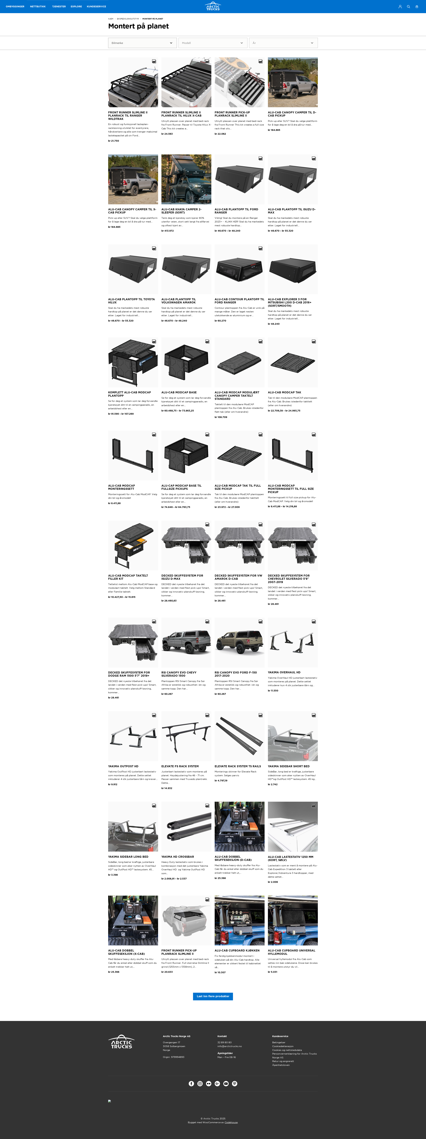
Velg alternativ (226, 239)
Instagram (200, 1083)
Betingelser (278, 1042)
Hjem (110, 19)
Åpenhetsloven (281, 1065)
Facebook (191, 1083)
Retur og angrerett (283, 1061)
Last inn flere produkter (213, 996)
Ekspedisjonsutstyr (128, 19)
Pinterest (234, 1083)
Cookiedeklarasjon (283, 1046)
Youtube (226, 1083)
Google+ (217, 1083)
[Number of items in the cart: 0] (417, 6)
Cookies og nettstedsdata (287, 1050)
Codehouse (231, 1122)
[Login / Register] (400, 6)
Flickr (208, 1083)
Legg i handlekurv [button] (122, 149)
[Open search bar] (408, 6)
